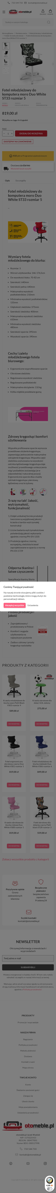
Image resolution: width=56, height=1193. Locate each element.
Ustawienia (32, 605)
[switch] (49, 1188)
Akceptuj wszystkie (14, 605)
